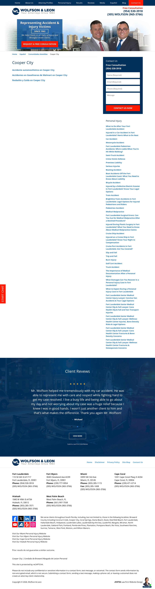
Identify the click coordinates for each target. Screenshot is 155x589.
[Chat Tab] (77, 294)
